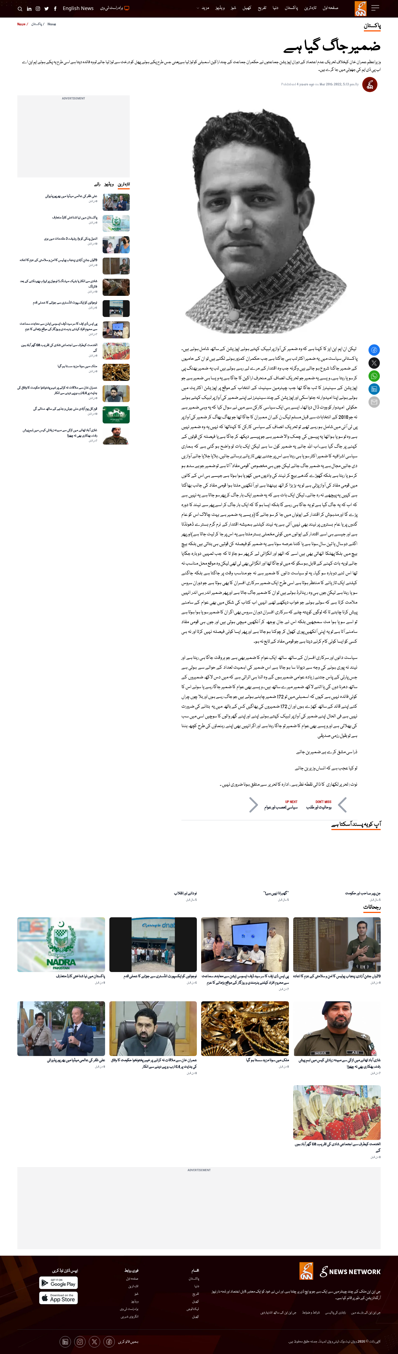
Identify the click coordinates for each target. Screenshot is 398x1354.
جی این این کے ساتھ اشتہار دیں (278, 1312)
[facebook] (374, 350)
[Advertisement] (73, 139)
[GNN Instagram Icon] (38, 9)
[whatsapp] (374, 376)
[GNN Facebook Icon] (55, 9)
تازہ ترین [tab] (124, 184)
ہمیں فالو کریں (128, 1342)
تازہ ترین (133, 1286)
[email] (374, 402)
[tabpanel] (73, 319)
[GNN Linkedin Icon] (29, 9)
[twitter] (374, 363)
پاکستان (36, 24)
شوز (136, 1294)
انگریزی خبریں (129, 1316)
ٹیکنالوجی (193, 1309)
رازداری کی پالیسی (335, 1312)
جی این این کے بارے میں (366, 1312)
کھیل (195, 1301)
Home (52, 24)
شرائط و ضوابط (311, 1312)
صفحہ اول (132, 1278)
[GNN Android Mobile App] (58, 1282)
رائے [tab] (97, 184)
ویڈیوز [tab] (109, 184)
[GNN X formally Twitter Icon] (46, 9)
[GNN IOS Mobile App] (58, 1297)
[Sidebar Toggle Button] (376, 7)
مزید (205, 8)
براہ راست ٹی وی (129, 1309)
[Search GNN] (20, 8)
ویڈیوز (134, 1301)
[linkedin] (374, 389)
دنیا (196, 1286)
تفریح (196, 1294)
